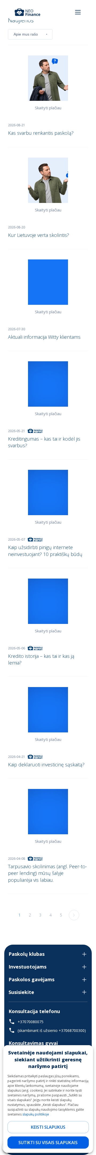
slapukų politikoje (35, 1114)
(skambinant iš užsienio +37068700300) (52, 1030)
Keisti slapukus (48, 1127)
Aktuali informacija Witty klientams (44, 337)
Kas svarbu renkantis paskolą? (41, 133)
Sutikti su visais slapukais (48, 1142)
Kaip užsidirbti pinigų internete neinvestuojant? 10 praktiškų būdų (45, 550)
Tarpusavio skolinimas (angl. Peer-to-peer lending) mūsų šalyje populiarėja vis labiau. (47, 873)
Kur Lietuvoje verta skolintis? (38, 235)
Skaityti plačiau (48, 107)
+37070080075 (30, 1021)
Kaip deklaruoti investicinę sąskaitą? (46, 764)
